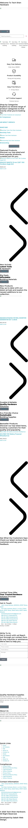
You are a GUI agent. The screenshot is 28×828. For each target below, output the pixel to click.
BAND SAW (4, 127)
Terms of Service (7, 771)
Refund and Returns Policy (10, 768)
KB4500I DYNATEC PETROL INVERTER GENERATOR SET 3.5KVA (13, 319)
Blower (2, 138)
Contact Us (6, 752)
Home (4, 745)
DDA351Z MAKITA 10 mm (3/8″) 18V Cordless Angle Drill (12, 163)
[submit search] (26, 36)
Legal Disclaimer (7, 769)
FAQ (4, 748)
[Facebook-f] (2, 628)
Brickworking (4, 143)
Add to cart (3, 168)
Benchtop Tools (5, 132)
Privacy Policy (7, 766)
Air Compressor (5, 117)
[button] (1, 49)
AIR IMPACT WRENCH (7, 122)
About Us (5, 750)
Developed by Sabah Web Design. (11, 819)
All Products (6, 747)
